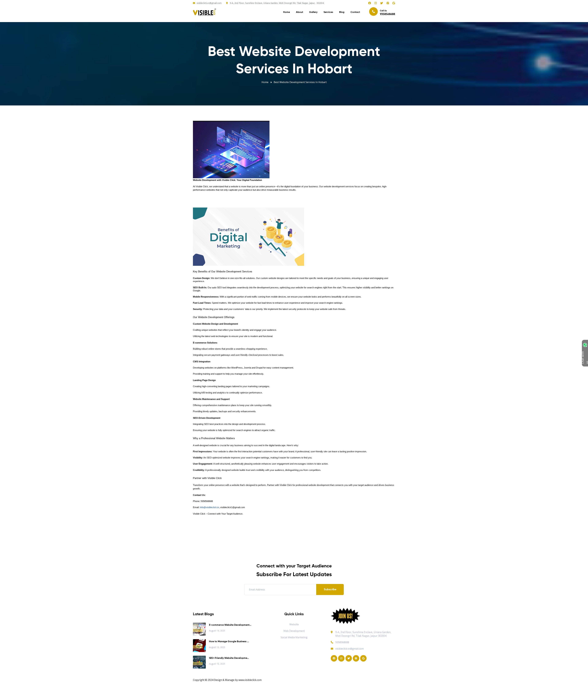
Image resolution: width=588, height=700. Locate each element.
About (299, 12)
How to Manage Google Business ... (229, 641)
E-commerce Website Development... (230, 625)
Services (328, 12)
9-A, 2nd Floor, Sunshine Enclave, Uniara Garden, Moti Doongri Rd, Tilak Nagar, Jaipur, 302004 (277, 3)
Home (286, 12)
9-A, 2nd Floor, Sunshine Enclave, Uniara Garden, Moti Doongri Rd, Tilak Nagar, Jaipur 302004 (363, 633)
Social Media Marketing (294, 637)
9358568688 (342, 642)
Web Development (294, 631)
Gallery (313, 12)
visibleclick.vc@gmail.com (209, 3)
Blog (341, 12)
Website (294, 624)
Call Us (387, 13)
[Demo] (345, 615)
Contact (355, 12)
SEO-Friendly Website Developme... (229, 658)
